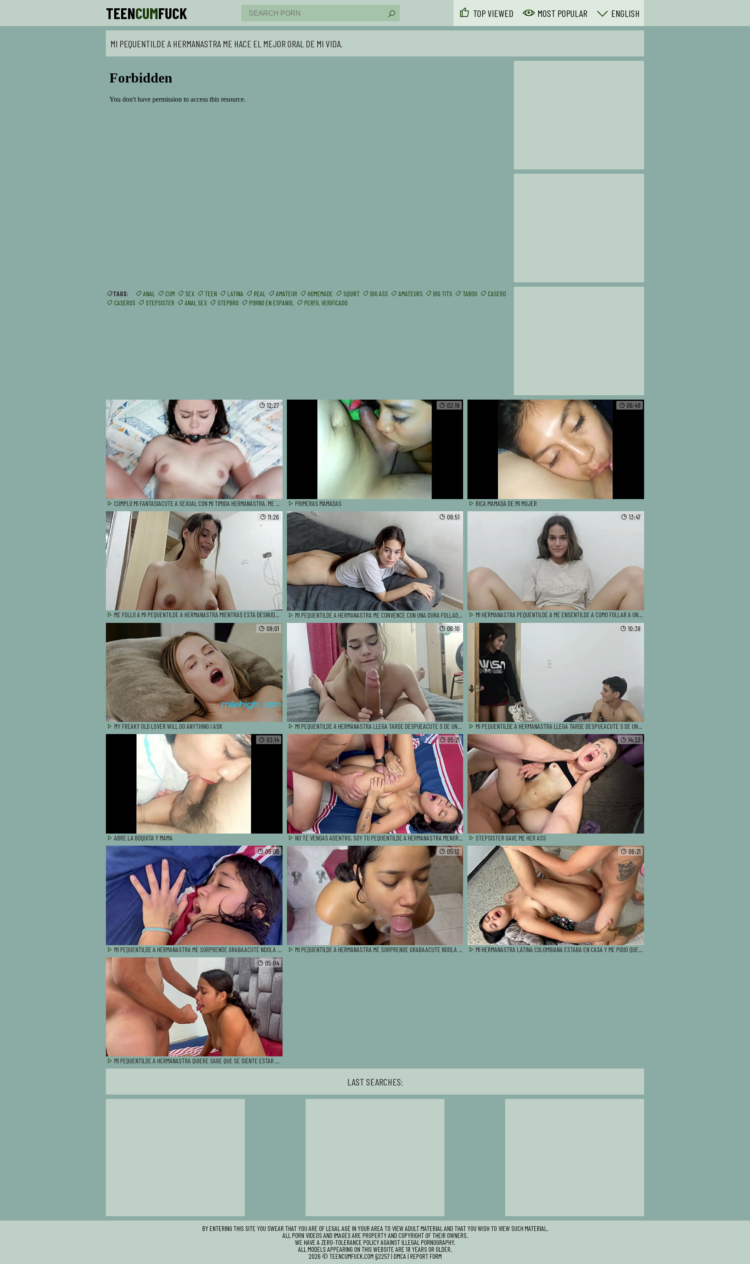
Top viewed (493, 13)
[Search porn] (391, 13)
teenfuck (146, 13)
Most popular (562, 13)
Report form (426, 1256)
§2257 (382, 1256)
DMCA (400, 1256)
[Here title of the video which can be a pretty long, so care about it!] (194, 450)
